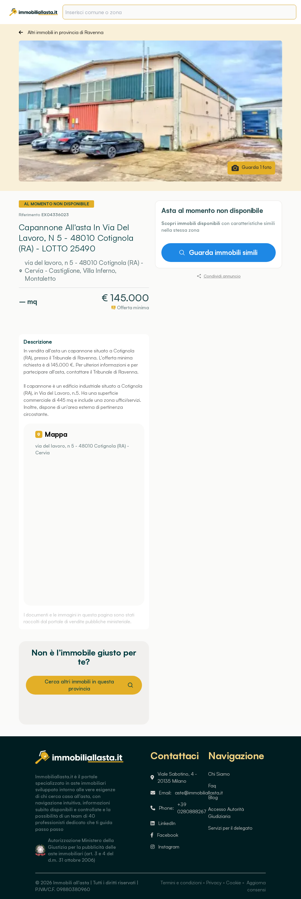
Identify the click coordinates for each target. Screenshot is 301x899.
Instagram (168, 847)
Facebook (167, 835)
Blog (213, 797)
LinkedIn (166, 823)
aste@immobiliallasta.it (199, 793)
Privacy (214, 882)
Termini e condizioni (181, 882)
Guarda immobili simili (223, 252)
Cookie (233, 882)
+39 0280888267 (191, 807)
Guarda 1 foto (257, 167)
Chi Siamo (219, 774)
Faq (212, 786)
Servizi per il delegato (230, 828)
